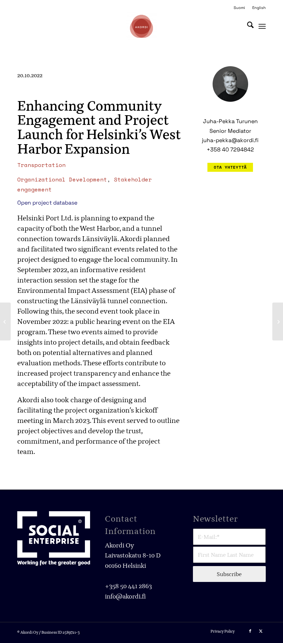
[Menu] (262, 26)
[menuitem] (239, 7)
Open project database (47, 202)
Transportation (41, 165)
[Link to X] (260, 631)
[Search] (247, 26)
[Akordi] (141, 26)
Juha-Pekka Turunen (230, 121)
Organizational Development (62, 179)
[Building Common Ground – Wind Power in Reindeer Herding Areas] (5, 321)
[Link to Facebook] (250, 631)
